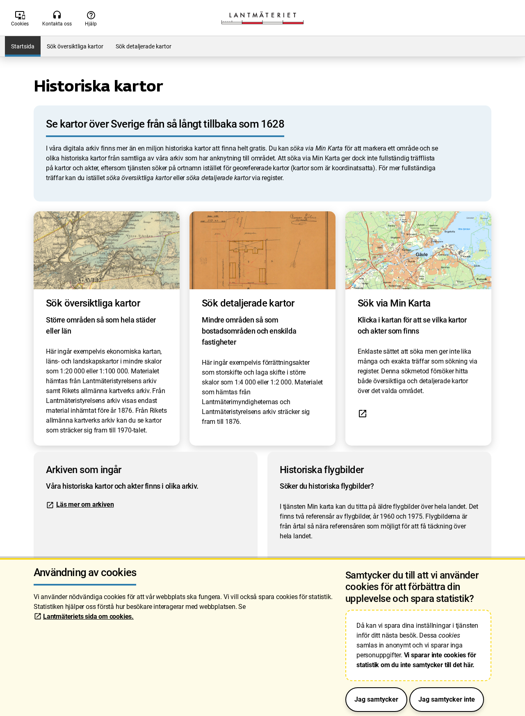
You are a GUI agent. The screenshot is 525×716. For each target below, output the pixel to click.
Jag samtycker (376, 699)
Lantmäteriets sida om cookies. (88, 616)
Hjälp (91, 18)
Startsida (22, 46)
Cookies (20, 18)
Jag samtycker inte (446, 699)
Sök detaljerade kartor (143, 46)
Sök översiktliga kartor (75, 46)
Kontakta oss (57, 18)
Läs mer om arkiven (85, 504)
